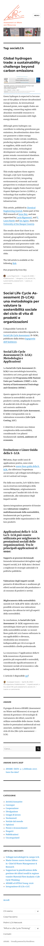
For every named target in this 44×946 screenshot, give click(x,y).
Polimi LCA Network (12, 922)
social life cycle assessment (16, 687)
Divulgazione (8, 684)
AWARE (6, 941)
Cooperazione (12, 808)
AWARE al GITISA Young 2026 (20, 883)
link (14, 263)
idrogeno (19, 278)
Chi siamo (8, 911)
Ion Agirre (24, 221)
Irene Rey (23, 214)
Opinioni (10, 824)
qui (26, 676)
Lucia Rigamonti (24, 217)
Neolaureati (11, 818)
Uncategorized (12, 838)
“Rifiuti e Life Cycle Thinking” (16, 928)
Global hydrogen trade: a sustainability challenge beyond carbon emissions (21, 64)
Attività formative (14, 802)
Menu (36, 15)
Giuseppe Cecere (13, 682)
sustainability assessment (13, 281)
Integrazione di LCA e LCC (18, 886)
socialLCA (31, 278)
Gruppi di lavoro (13, 815)
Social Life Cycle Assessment (16, 335)
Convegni (10, 805)
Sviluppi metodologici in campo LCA (22, 857)
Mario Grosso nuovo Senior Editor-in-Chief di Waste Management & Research (22, 863)
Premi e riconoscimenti (16, 828)
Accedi (6, 900)
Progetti (9, 831)
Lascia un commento (11, 689)
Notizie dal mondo (14, 821)
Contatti (7, 934)
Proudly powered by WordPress (22, 941)
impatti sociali (32, 684)
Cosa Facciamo (10, 917)
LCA (25, 278)
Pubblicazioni (8, 278)
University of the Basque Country (18, 224)
